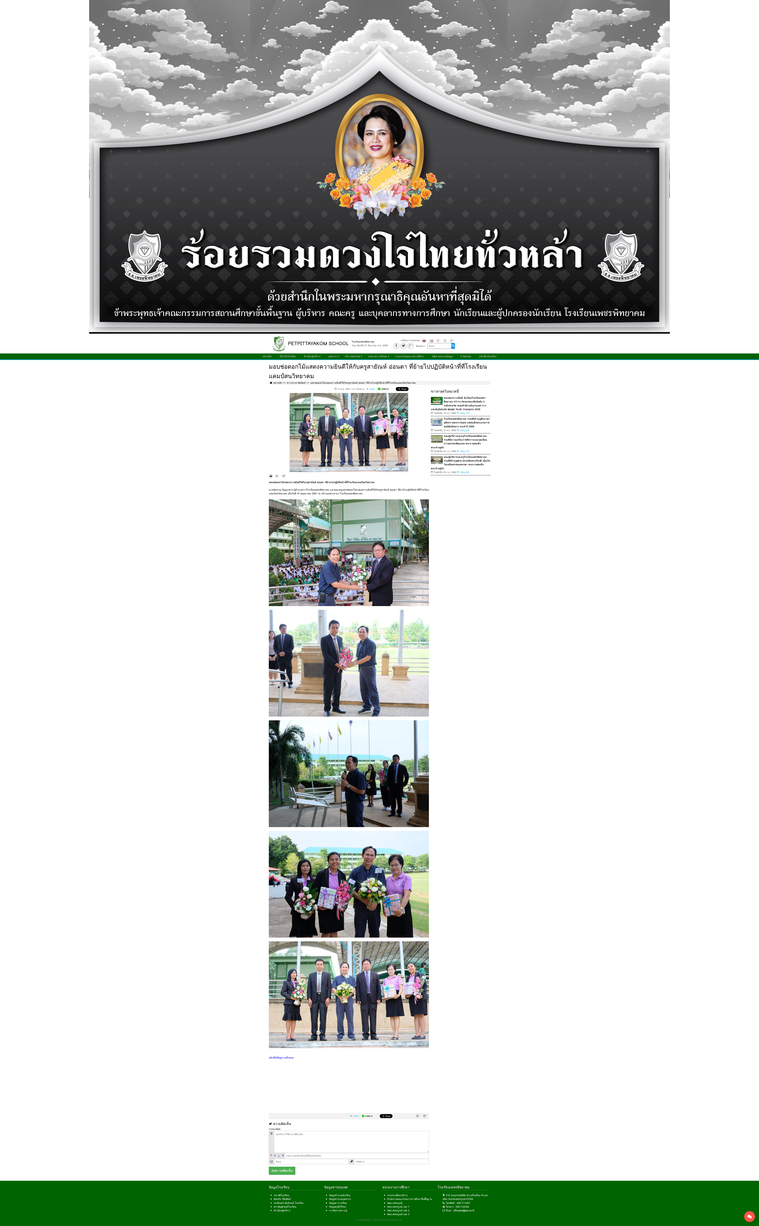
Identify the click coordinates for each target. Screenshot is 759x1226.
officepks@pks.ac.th (464, 1210)
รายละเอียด (274, 1129)
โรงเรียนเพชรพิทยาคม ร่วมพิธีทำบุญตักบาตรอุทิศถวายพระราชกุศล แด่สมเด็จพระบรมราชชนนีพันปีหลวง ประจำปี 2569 (467, 422)
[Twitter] (403, 346)
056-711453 (463, 1203)
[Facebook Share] (396, 346)
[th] (424, 340)
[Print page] (271, 476)
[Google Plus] (410, 346)
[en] (431, 340)
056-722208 (462, 1207)
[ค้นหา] (453, 346)
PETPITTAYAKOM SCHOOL (318, 343)
